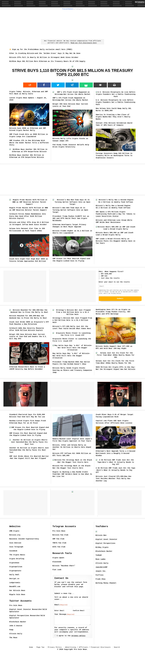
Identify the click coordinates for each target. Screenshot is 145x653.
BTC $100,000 (106, 274)
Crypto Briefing (16, 559)
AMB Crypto (14, 531)
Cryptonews (14, 563)
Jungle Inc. (101, 571)
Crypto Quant (58, 558)
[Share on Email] (100, 85)
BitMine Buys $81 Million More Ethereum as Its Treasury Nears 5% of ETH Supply (47, 61)
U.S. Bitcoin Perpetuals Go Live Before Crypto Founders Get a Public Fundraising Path (115, 102)
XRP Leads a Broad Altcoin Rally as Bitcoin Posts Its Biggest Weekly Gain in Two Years (115, 241)
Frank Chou (100, 579)
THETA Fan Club (59, 543)
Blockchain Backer (17, 622)
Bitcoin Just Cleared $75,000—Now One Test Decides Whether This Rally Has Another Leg (113, 479)
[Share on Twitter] (58, 85)
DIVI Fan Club (58, 547)
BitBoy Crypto (102, 547)
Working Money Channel (106, 583)
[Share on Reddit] (29, 85)
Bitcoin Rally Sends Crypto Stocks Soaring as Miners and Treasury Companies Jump (72, 370)
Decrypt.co (14, 579)
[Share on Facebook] (44, 85)
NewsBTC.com (14, 586)
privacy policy (78, 636)
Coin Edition (15, 543)
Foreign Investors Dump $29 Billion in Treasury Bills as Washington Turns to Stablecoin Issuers (114, 156)
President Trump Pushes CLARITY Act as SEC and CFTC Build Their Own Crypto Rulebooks (71, 218)
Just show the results (110, 278)
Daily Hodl (14, 575)
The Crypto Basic (17, 555)
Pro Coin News (15, 605)
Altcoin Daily (15, 634)
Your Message (64, 614)
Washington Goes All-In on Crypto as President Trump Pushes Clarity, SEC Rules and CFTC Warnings (113, 312)
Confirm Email (78, 610)
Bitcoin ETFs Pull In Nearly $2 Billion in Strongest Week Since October (43, 57)
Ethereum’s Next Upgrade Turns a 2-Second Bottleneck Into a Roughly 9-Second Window (115, 453)
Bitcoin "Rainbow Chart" (63, 566)
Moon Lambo (100, 559)
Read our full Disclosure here (83, 43)
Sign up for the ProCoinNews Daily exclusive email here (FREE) (41, 49)
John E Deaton (15, 626)
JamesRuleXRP (101, 567)
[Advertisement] (72, 24)
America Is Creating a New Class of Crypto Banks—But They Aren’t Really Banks (113, 117)
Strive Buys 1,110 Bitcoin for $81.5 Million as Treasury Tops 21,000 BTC (72, 72)
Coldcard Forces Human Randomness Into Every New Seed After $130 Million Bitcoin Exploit (27, 216)
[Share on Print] (114, 85)
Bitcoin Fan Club (60, 535)
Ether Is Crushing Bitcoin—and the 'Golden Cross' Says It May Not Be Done (44, 53)
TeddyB (99, 555)
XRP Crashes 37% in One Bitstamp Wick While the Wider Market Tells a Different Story (29, 143)
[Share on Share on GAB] (86, 85)
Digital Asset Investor (106, 539)
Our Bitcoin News (17, 590)
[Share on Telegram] (72, 85)
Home (31, 647)
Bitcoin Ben (101, 535)
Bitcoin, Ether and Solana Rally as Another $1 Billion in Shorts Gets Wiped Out (72, 447)
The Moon (13, 638)
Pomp (11, 630)
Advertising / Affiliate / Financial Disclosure (87, 647)
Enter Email (59, 610)
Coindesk (13, 551)
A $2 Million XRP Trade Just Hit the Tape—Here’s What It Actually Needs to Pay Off (115, 470)
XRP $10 (104, 276)
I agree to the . (71, 636)
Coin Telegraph (16, 547)
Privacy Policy (116, 293)
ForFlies (99, 575)
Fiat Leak (56, 570)
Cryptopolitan (15, 567)
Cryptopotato (15, 571)
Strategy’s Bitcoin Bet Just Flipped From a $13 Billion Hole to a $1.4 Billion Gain (72, 320)
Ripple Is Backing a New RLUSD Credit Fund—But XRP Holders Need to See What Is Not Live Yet (72, 474)
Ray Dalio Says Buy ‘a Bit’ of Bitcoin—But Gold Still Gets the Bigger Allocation (71, 356)
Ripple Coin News (17, 594)
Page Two (40, 647)
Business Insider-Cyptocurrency (24, 539)
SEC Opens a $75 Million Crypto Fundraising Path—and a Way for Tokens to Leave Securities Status (115, 214)
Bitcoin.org (14, 535)
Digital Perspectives (105, 543)
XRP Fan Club (58, 539)
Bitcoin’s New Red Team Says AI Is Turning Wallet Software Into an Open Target (70, 210)
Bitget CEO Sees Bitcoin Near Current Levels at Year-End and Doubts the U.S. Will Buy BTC (28, 337)
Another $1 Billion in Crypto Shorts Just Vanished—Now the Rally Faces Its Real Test (29, 450)
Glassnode (56, 562)
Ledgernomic (14, 583)
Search (117, 647)
